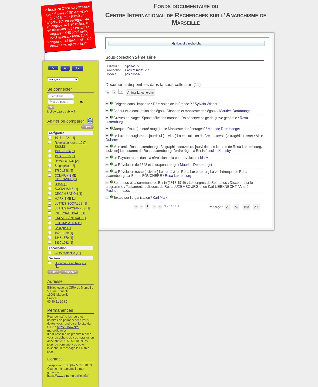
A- (53, 67)
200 (256, 207)
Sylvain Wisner (206, 104)
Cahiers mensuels (137, 70)
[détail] (106, 103)
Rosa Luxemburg (178, 176)
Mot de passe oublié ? (61, 111)
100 (246, 207)
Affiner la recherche (140, 92)
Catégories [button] (56, 133)
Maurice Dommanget (235, 111)
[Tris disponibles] (120, 92)
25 (227, 207)
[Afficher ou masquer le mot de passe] (81, 101)
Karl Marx (160, 197)
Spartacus (132, 66)
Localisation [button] (58, 248)
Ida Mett (206, 158)
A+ (77, 68)
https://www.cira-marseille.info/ (63, 328)
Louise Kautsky (219, 151)
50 (236, 207)
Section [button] (54, 258)
